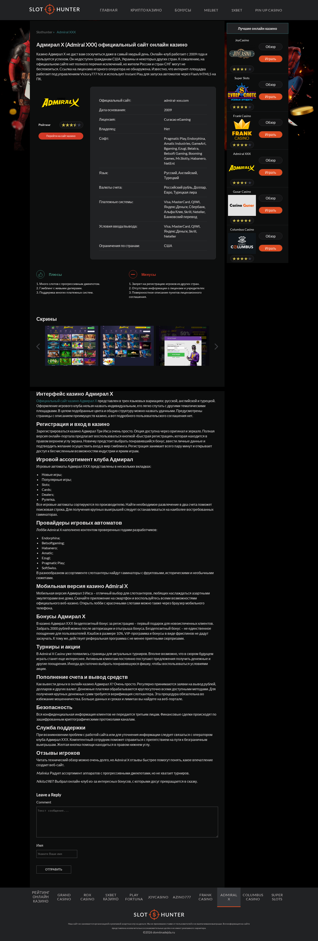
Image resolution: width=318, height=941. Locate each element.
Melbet (211, 10)
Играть (270, 59)
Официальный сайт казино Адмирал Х (66, 401)
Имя (39, 845)
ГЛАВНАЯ (109, 10)
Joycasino (158, 897)
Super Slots (277, 897)
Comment (43, 802)
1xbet (236, 10)
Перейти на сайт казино (60, 136)
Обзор (271, 47)
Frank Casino (206, 897)
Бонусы (183, 10)
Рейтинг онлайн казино (41, 896)
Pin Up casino (268, 10)
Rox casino (87, 897)
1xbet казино (111, 897)
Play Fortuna (134, 897)
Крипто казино (146, 10)
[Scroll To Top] (304, 920)
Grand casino (64, 897)
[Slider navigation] (38, 347)
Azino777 (182, 897)
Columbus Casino (253, 897)
